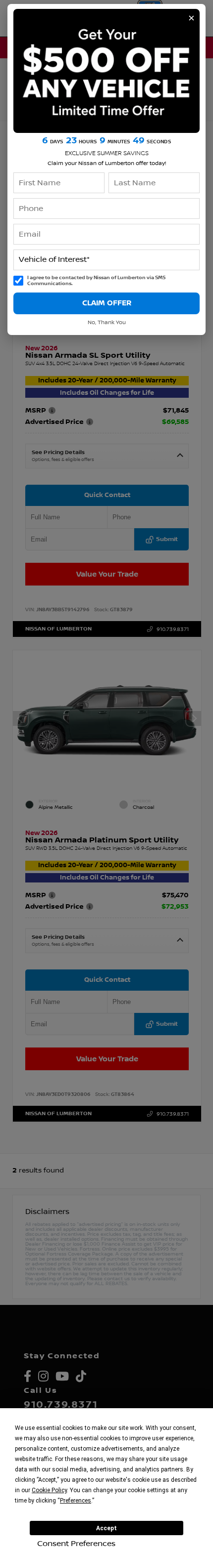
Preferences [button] (75, 1500)
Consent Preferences (76, 1544)
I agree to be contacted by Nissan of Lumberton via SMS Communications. (96, 281)
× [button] (191, 18)
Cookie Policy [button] (49, 1490)
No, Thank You (107, 322)
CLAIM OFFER (106, 302)
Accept (106, 1528)
